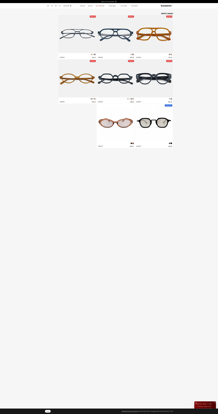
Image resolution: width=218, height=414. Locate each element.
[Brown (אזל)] (131, 54)
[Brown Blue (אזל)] (133, 99)
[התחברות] (52, 5)
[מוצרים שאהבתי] (55, 5)
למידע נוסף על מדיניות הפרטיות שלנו (130, 411)
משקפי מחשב (112, 6)
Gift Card (82, 6)
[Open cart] (48, 5)
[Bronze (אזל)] (93, 54)
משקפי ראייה (124, 6)
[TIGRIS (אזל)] (169, 99)
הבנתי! (47, 411)
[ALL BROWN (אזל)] (94, 99)
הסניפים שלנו (66, 6)
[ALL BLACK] (171, 143)
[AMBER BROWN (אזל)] (171, 54)
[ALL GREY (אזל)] (129, 99)
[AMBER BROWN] (133, 143)
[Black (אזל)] (169, 54)
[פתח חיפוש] (59, 6)
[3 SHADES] (169, 143)
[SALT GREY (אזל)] (91, 54)
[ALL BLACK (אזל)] (131, 99)
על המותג (90, 6)
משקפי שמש (135, 6)
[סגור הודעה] (196, 403)
